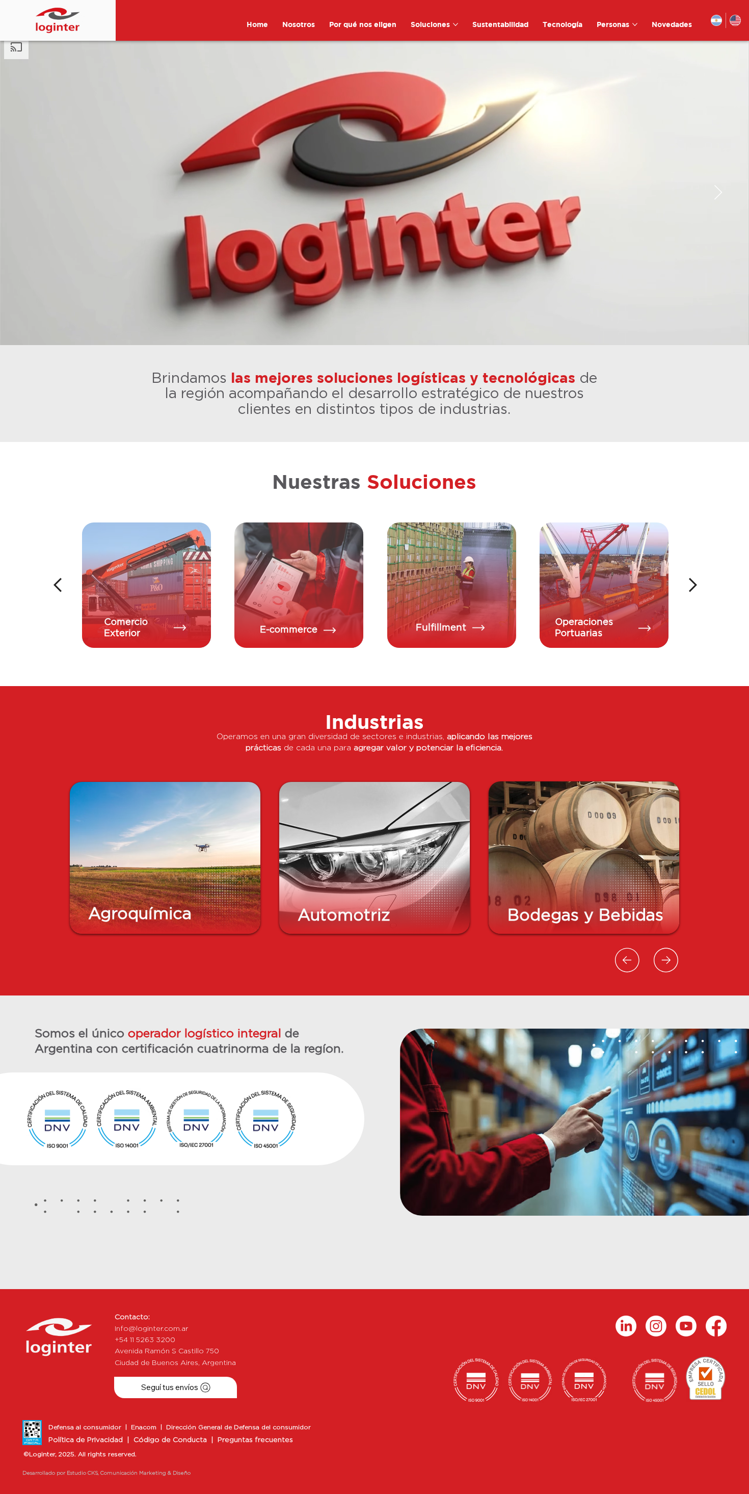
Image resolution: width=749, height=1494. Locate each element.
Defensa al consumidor (86, 1427)
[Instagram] (656, 1326)
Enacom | (148, 1427)
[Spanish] (716, 20)
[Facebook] (716, 1326)
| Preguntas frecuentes (252, 1440)
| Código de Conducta (167, 1440)
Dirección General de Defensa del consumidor (238, 1427)
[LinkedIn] (626, 1326)
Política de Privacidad (85, 1440)
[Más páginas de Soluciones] (455, 24)
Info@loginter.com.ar (151, 1328)
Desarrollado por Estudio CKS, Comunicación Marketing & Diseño (106, 1473)
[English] (735, 20)
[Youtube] (686, 1326)
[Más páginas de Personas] (634, 24)
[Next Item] (718, 193)
